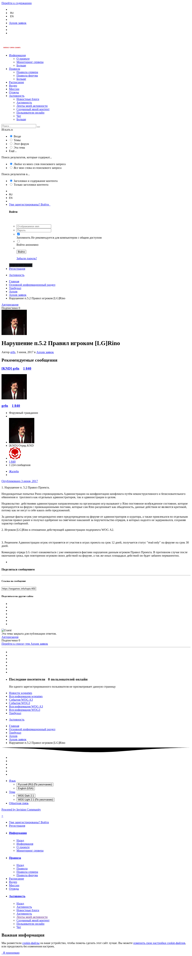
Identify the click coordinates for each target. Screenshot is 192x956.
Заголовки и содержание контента (36, 180)
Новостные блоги (27, 99)
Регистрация (17, 268)
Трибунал (15, 713)
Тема (12, 792)
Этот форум (21, 143)
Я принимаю (11, 952)
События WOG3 (19, 703)
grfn (12, 352)
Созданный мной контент (33, 109)
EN (12, 16)
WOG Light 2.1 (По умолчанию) (35, 799)
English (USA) (25, 788)
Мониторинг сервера (30, 62)
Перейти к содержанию (17, 3)
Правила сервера (27, 72)
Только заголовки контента (31, 184)
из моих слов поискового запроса (40, 164)
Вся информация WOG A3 (26, 706)
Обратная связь (18, 803)
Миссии (14, 89)
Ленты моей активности (32, 105)
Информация (17, 55)
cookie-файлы (31, 943)
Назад (20, 840)
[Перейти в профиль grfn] (14, 334)
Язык (12, 780)
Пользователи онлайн (30, 112)
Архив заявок (45, 352)
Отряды (14, 92)
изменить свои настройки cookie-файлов (159, 943)
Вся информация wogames (26, 696)
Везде (17, 136)
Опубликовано (20, 481)
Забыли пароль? (26, 258)
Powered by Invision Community (21, 809)
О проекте (23, 58)
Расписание (16, 82)
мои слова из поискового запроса (38, 167)
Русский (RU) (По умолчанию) (35, 784)
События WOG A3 (21, 699)
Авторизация (10, 304)
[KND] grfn (10, 368)
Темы (17, 140)
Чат (18, 116)
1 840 (27, 368)
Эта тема (19, 147)
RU (12, 13)
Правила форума (27, 75)
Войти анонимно (27, 244)
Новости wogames (20, 693)
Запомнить (23, 237)
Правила (14, 68)
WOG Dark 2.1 (26, 795)
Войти (21, 251)
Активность (16, 95)
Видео (13, 85)
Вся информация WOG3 (24, 709)
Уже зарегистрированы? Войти (29, 204)
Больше (21, 65)
